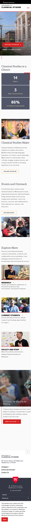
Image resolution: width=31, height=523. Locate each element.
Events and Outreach (8, 469)
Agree (4, 519)
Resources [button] (5, 498)
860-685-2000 (16, 490)
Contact (4, 494)
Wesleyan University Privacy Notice (12, 515)
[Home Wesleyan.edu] (15, 480)
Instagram (4, 467)
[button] (28, 8)
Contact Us (5, 472)
